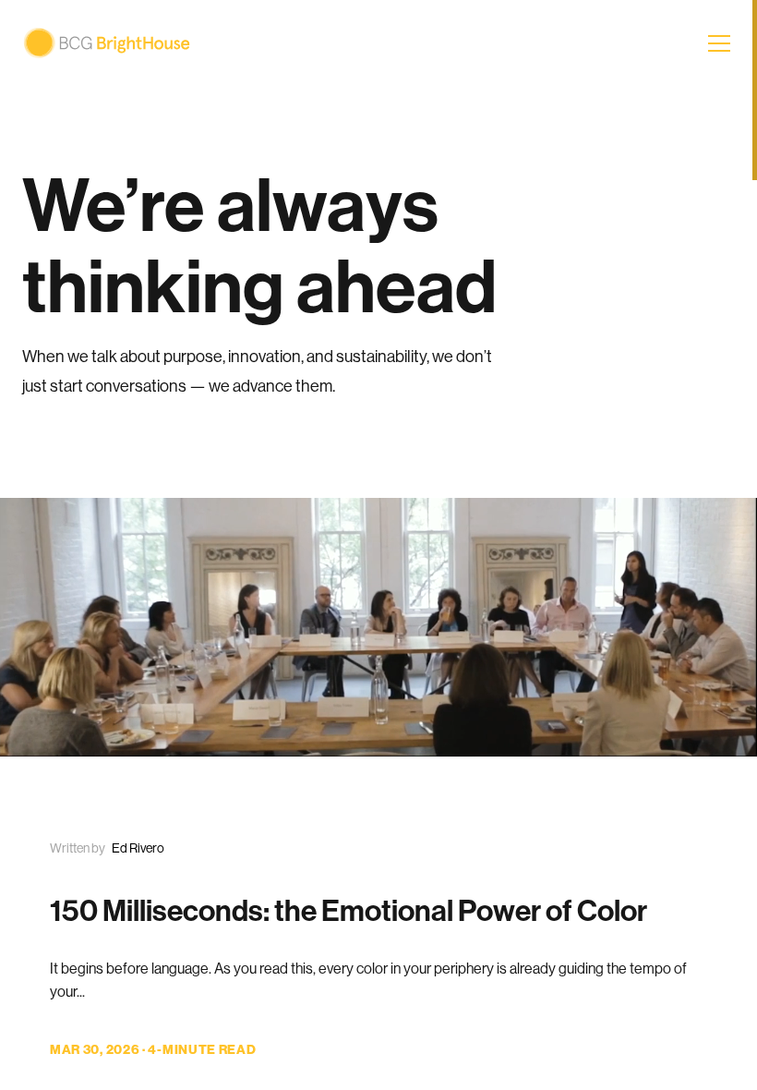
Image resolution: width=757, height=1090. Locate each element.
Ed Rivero (138, 848)
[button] (721, 43)
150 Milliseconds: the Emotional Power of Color (348, 910)
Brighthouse (106, 43)
